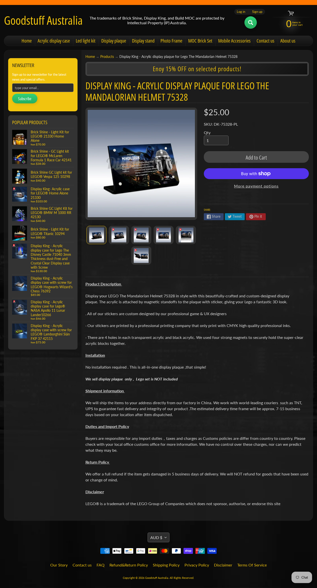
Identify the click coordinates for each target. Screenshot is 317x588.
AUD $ (156, 537)
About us (287, 40)
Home (27, 40)
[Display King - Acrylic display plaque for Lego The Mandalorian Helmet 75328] (96, 235)
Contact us (265, 40)
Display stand (143, 40)
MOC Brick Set (200, 40)
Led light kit (85, 40)
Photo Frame (171, 40)
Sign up (257, 11)
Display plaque (113, 40)
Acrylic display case (54, 40)
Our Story (59, 565)
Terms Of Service (252, 565)
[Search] (250, 22)
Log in (241, 11)
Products (107, 57)
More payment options (256, 186)
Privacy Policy (197, 565)
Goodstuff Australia (43, 20)
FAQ (101, 565)
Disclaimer (223, 565)
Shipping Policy (166, 565)
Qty (207, 132)
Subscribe (24, 98)
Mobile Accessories (234, 40)
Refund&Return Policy (128, 565)
